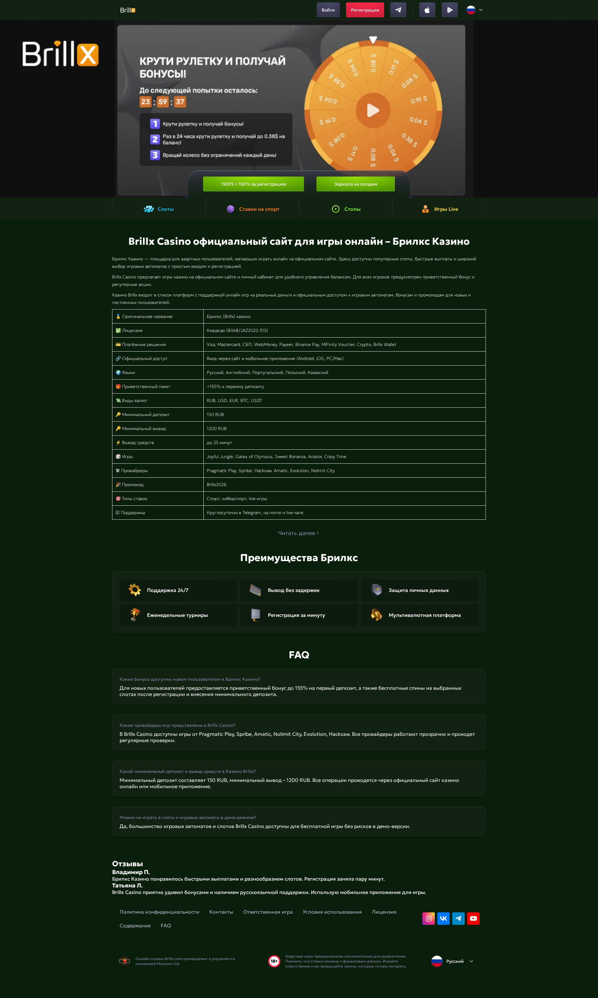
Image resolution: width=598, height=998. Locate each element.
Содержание (135, 925)
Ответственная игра (268, 912)
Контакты (221, 912)
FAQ (166, 925)
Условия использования (332, 912)
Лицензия (384, 912)
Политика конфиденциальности (159, 912)
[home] (128, 10)
